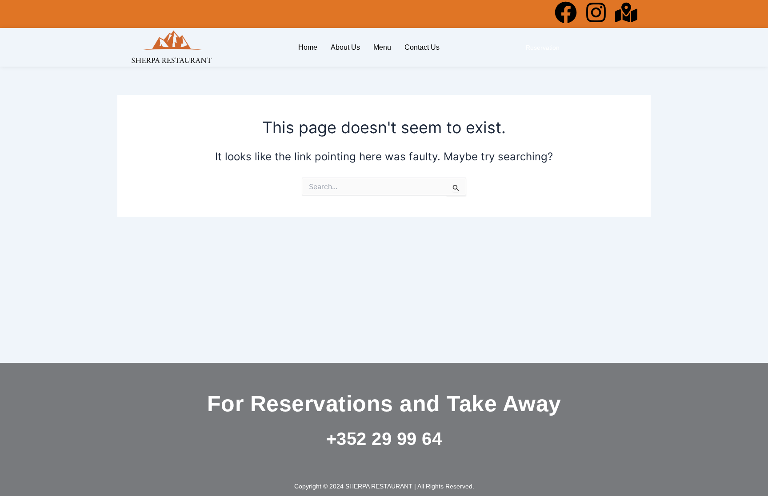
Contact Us (422, 47)
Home (307, 47)
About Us (345, 47)
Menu (382, 47)
